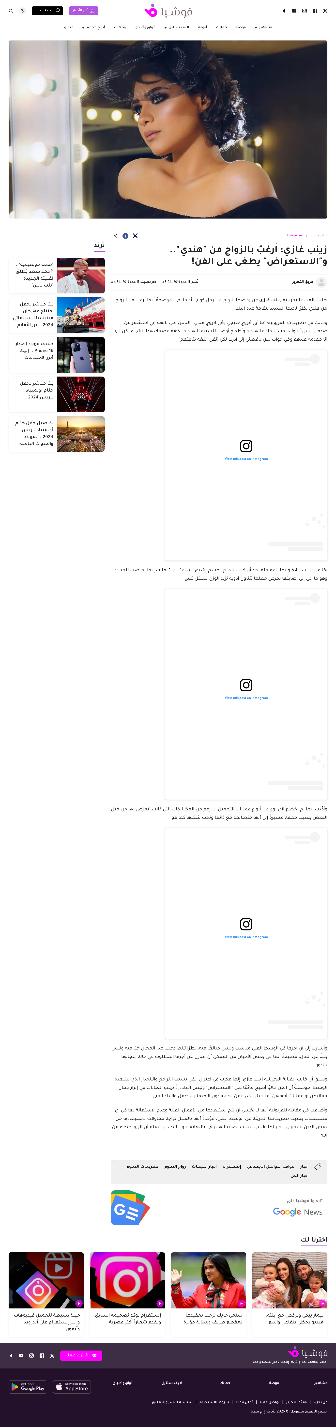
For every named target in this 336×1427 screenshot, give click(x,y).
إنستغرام (232, 1167)
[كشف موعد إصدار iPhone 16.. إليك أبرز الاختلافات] (81, 355)
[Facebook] (315, 11)
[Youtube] (294, 11)
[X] (325, 11)
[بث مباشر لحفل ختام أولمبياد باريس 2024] (81, 394)
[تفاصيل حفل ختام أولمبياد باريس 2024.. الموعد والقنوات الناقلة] (81, 434)
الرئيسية (321, 236)
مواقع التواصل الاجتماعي (270, 1167)
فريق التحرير (302, 282)
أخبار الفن (299, 1176)
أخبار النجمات (204, 1167)
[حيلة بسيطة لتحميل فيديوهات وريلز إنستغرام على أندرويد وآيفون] (46, 1280)
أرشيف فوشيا (297, 236)
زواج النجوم (175, 1167)
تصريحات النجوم (142, 1167)
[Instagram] (304, 11)
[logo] (168, 11)
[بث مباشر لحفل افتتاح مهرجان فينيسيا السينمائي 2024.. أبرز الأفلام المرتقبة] (81, 315)
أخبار (304, 1167)
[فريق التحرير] (321, 282)
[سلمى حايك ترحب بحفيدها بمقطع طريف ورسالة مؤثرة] (208, 1280)
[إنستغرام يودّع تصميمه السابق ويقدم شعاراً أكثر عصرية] (127, 1280)
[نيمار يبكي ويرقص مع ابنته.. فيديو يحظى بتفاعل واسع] (289, 1280)
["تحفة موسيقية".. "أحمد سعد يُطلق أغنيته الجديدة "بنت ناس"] (81, 275)
